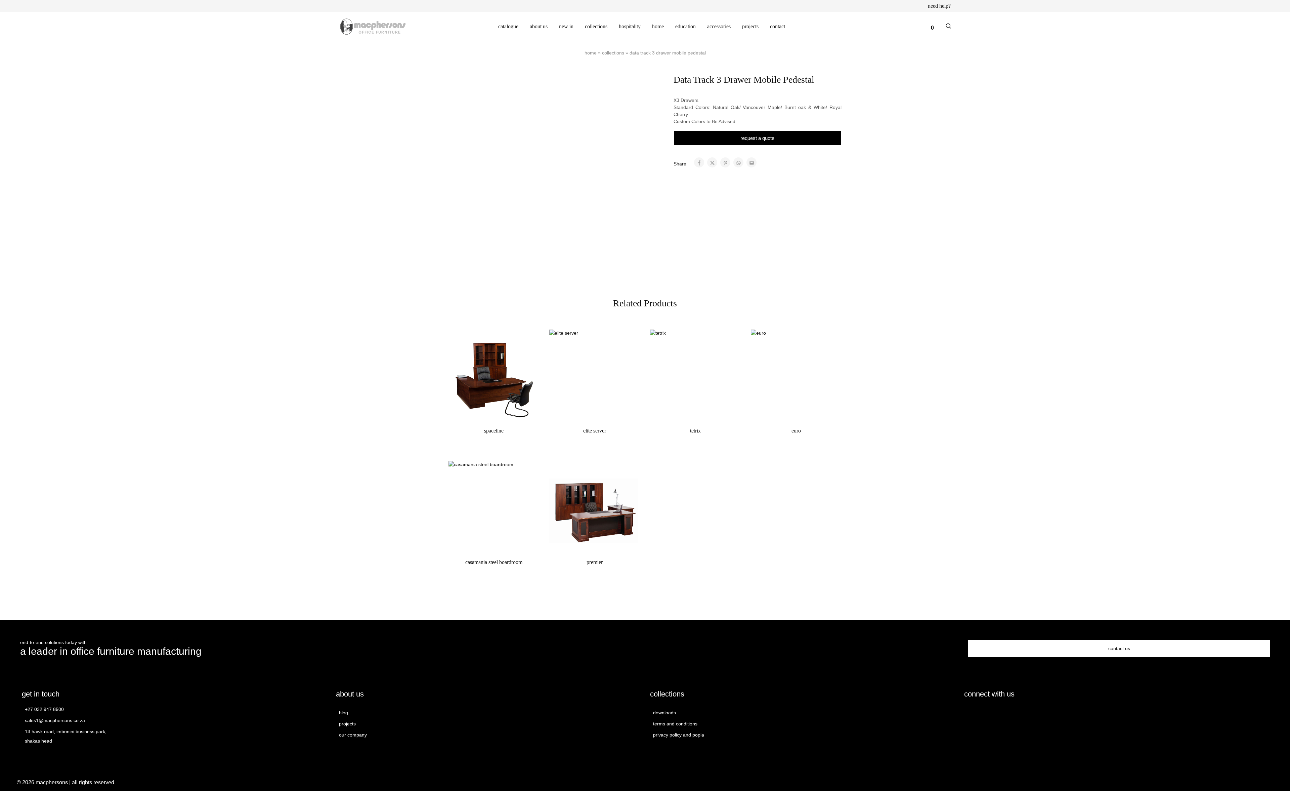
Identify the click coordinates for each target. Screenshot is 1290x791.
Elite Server (594, 431)
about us (539, 26)
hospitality (630, 26)
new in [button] (566, 26)
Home (591, 52)
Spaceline (494, 431)
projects (750, 26)
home (658, 26)
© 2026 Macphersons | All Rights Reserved (65, 782)
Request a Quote (757, 138)
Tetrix (695, 431)
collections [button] (596, 26)
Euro (796, 431)
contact (777, 26)
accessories (719, 26)
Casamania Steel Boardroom (493, 562)
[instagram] (980, 712)
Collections (613, 52)
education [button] (685, 26)
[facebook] (968, 712)
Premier (595, 562)
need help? (939, 6)
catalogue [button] (508, 26)
